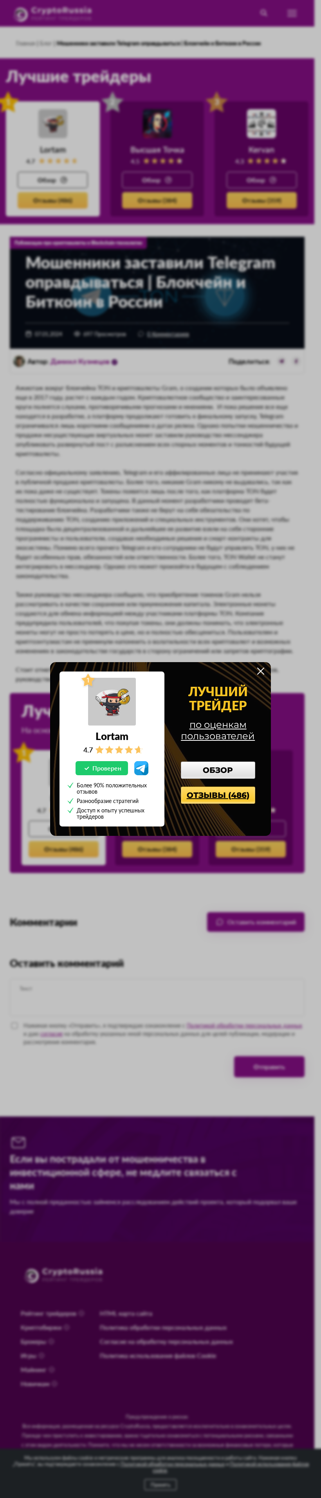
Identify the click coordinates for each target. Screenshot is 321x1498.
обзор (218, 770)
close (260, 671)
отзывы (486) (218, 795)
